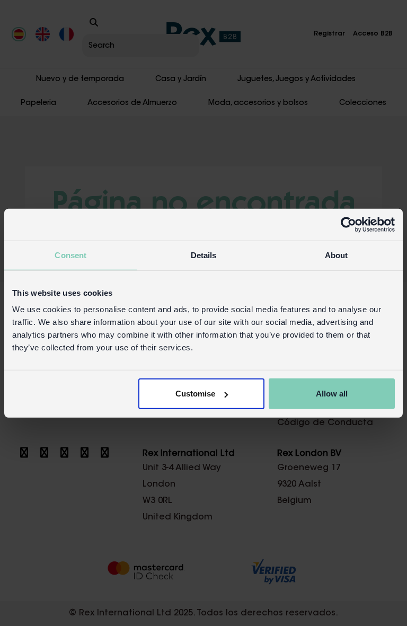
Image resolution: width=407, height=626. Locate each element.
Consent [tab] (70, 254)
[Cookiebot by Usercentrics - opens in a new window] (348, 224)
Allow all (332, 393)
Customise (195, 393)
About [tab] (336, 254)
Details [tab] (204, 254)
